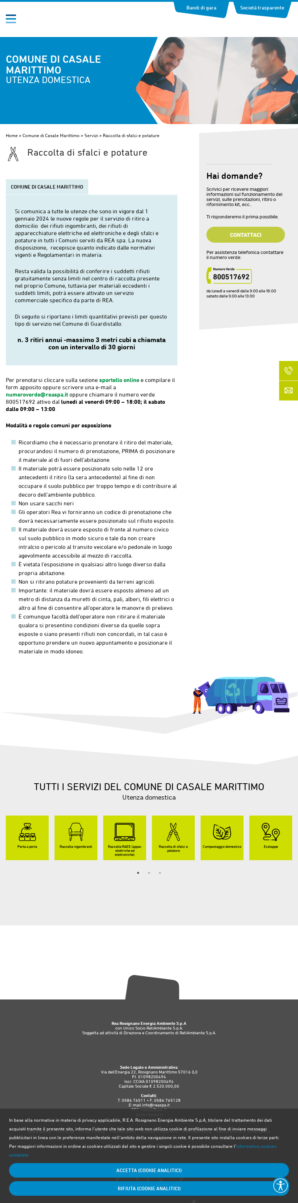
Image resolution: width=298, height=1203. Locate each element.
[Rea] (48, 21)
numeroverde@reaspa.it (37, 394)
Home (12, 135)
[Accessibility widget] (280, 1185)
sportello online (119, 380)
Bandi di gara (201, 8)
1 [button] (138, 872)
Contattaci (245, 234)
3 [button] (160, 872)
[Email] (288, 391)
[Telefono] (288, 371)
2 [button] (149, 872)
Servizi (91, 135)
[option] (27, 838)
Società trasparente (262, 8)
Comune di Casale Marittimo (51, 135)
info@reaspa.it (156, 1105)
